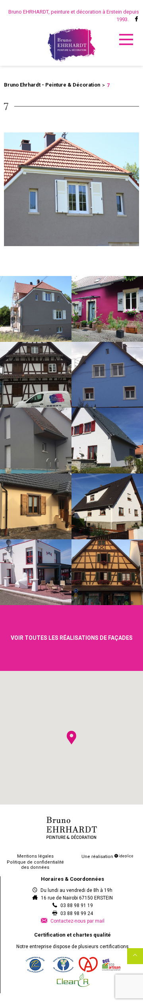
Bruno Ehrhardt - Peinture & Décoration (52, 85)
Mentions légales (35, 856)
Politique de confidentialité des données (35, 865)
